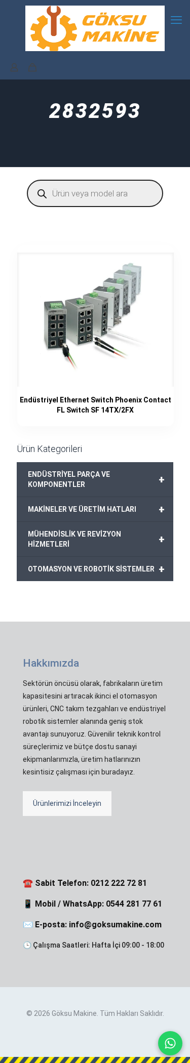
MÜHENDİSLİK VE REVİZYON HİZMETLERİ (96, 539)
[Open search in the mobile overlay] (95, 193)
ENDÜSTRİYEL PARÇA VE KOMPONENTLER (96, 479)
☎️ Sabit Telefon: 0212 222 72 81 (85, 883)
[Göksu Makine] (95, 28)
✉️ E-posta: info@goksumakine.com (92, 924)
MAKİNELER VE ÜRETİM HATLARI (96, 509)
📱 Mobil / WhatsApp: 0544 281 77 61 (92, 904)
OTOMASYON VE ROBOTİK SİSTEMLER (96, 569)
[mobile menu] (176, 20)
